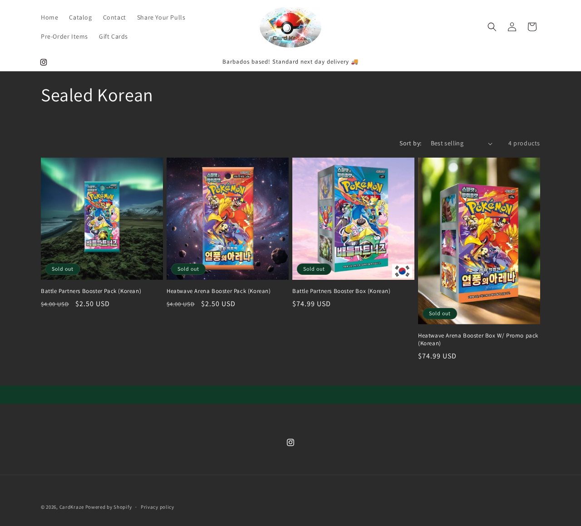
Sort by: (410, 143)
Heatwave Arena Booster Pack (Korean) (219, 291)
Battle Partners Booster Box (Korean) (341, 291)
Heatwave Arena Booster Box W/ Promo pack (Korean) (478, 339)
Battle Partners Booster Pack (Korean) (91, 291)
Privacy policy (157, 507)
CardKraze (71, 507)
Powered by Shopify (108, 507)
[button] (492, 27)
